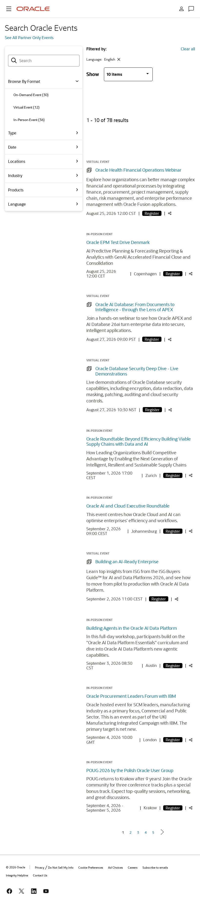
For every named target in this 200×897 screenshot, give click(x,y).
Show (92, 74)
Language (17, 204)
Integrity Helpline (17, 875)
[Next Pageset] (162, 832)
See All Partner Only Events (29, 37)
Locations (16, 161)
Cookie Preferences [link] (90, 867)
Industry (15, 175)
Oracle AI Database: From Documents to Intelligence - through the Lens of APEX (134, 307)
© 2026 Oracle (15, 867)
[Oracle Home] (33, 9)
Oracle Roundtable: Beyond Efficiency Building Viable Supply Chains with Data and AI (138, 441)
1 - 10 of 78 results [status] (107, 120)
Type (12, 132)
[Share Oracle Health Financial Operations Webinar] (170, 213)
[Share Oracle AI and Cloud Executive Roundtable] (191, 531)
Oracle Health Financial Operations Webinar (138, 170)
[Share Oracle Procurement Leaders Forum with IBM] (191, 740)
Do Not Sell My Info (60, 867)
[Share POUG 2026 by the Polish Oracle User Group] (191, 808)
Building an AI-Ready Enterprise (127, 562)
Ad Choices (115, 867)
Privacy (39, 867)
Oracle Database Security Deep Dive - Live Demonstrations (136, 371)
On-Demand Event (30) (31, 94)
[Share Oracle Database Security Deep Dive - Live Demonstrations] (170, 410)
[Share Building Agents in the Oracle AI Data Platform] (191, 665)
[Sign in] (181, 9)
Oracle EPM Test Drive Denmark (118, 242)
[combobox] (44, 60)
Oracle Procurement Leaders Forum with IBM (131, 696)
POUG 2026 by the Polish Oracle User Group (129, 770)
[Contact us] (191, 9)
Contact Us (40, 875)
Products (15, 189)
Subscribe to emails (155, 867)
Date (12, 147)
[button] (9, 9)
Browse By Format (24, 81)
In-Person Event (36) (29, 119)
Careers (133, 867)
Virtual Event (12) (26, 107)
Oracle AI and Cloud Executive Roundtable (128, 506)
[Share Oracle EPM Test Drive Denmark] (191, 274)
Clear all (188, 48)
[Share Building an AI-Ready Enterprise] (177, 599)
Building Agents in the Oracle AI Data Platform (131, 628)
